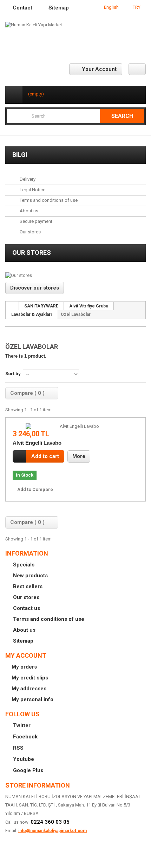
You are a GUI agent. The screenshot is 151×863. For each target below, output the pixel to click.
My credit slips (30, 678)
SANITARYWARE (41, 306)
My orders (24, 667)
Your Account (99, 69)
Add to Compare (35, 489)
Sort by (13, 373)
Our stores (30, 231)
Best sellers (27, 586)
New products (30, 575)
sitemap (58, 8)
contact (22, 8)
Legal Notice (32, 189)
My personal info (32, 699)
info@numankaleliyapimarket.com (52, 830)
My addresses (29, 688)
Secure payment (35, 221)
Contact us (26, 608)
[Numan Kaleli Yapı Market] (75, 36)
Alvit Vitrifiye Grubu (88, 306)
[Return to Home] (12, 305)
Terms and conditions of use (48, 200)
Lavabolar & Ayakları (31, 314)
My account (25, 655)
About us (28, 210)
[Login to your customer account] (137, 69)
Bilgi (19, 154)
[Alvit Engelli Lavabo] (76, 426)
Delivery (27, 179)
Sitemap (22, 641)
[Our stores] (75, 275)
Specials (23, 565)
